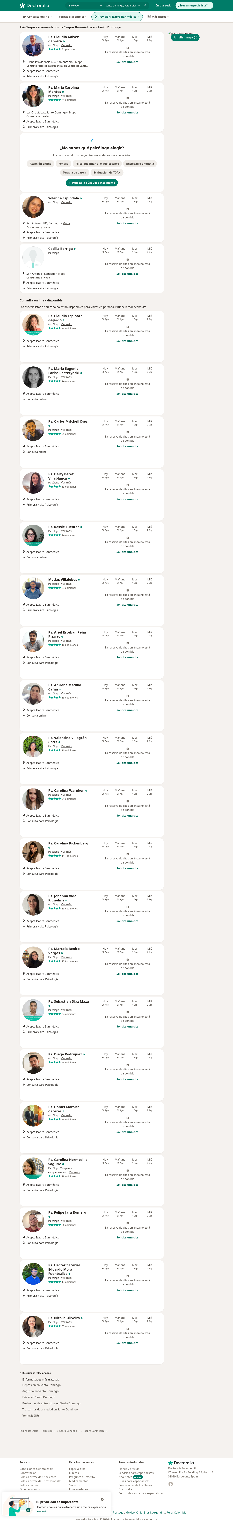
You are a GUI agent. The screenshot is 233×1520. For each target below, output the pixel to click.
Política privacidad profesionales (41, 1481)
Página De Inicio (29, 1430)
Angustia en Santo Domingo (40, 1391)
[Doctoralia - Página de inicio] (41, 5)
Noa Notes (130, 1477)
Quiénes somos (30, 1489)
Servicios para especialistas (136, 1473)
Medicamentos (78, 1481)
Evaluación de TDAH (107, 172)
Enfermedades (78, 1489)
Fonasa (63, 164)
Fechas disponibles (71, 17)
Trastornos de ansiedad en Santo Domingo (50, 1409)
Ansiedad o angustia (140, 164)
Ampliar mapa (183, 37)
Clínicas (74, 1473)
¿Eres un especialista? (193, 5)
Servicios (75, 1485)
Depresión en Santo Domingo (41, 1385)
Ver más (66, 45)
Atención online (40, 164)
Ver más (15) (30, 1415)
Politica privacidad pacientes (38, 1477)
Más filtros (159, 17)
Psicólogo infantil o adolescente (97, 164)
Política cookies (30, 1485)
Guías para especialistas (134, 1481)
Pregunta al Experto (82, 1477)
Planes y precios (129, 1469)
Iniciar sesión (164, 5)
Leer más (42, 1511)
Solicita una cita (127, 62)
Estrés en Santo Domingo (38, 1397)
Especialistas (77, 1469)
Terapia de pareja (74, 172)
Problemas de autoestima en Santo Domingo (51, 1403)
